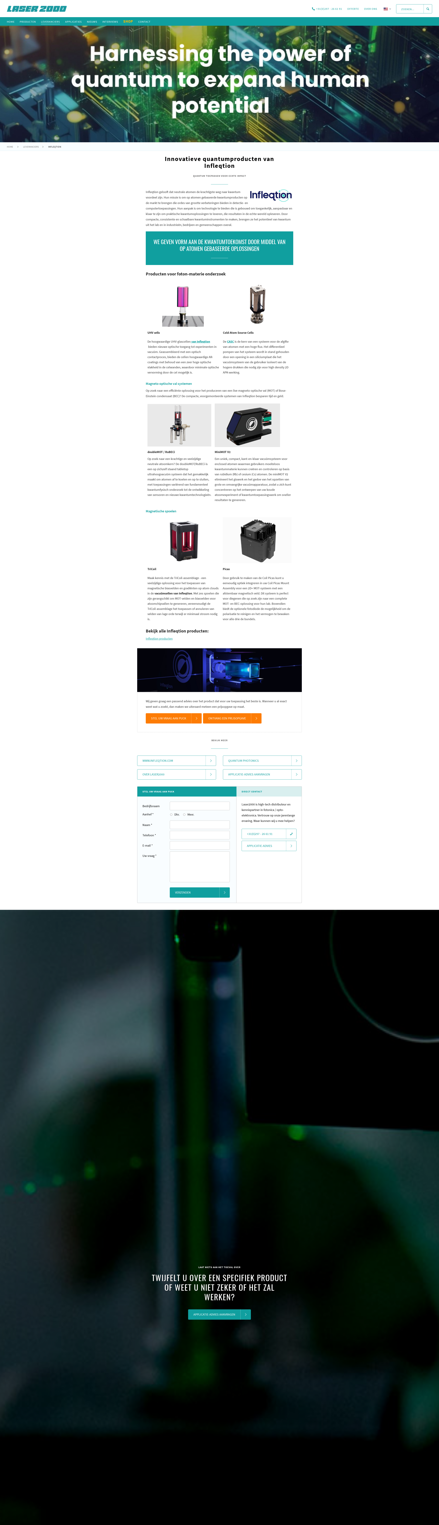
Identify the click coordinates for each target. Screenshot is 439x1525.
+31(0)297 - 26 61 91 (329, 8)
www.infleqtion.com (158, 761)
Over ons (370, 8)
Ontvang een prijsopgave (227, 718)
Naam (147, 825)
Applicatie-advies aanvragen (249, 774)
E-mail (148, 845)
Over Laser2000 (153, 774)
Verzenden (183, 892)
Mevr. (190, 814)
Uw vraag (150, 856)
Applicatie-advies (259, 846)
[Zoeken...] (428, 9)
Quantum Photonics (243, 761)
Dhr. (177, 814)
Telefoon (149, 835)
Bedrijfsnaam (151, 806)
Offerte (353, 8)
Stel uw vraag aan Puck (168, 718)
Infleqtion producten (159, 639)
